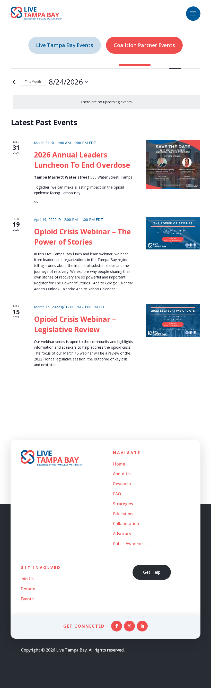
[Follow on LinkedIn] (142, 626)
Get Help (151, 572)
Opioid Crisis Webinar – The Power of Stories (82, 237)
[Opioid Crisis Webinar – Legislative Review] (173, 320)
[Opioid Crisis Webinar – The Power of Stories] (173, 233)
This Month (33, 81)
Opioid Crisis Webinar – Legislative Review (75, 324)
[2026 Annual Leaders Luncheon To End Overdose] (173, 164)
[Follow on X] (129, 626)
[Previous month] (14, 82)
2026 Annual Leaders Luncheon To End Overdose (82, 160)
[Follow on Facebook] (116, 626)
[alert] (106, 102)
